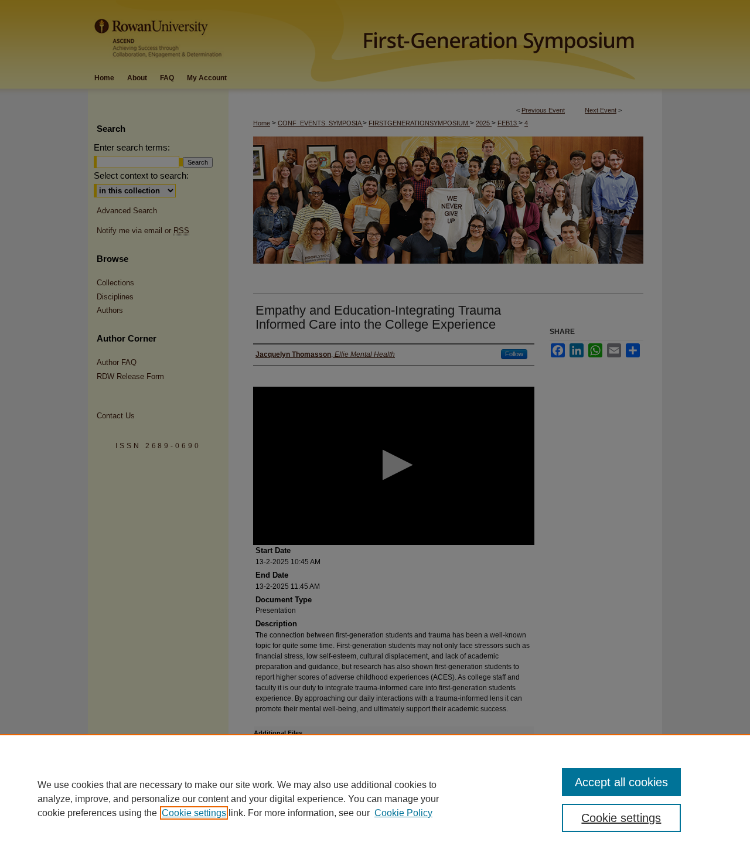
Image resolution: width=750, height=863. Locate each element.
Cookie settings (194, 813)
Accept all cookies (621, 782)
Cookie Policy (403, 813)
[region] (375, 798)
